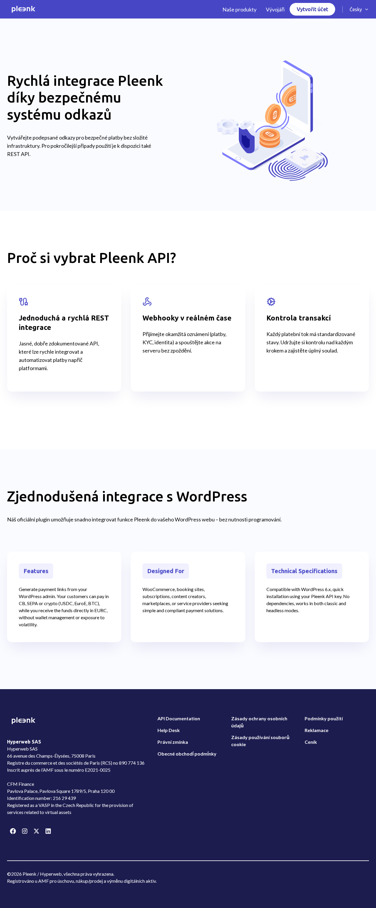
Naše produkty (239, 9)
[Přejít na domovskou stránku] (23, 9)
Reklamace (316, 730)
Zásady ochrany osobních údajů (259, 722)
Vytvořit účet (312, 9)
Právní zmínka (172, 742)
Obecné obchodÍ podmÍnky (186, 753)
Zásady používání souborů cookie (260, 740)
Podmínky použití (324, 718)
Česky (356, 9)
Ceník (311, 742)
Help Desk (168, 730)
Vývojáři (275, 9)
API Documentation (178, 718)
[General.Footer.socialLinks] (13, 831)
